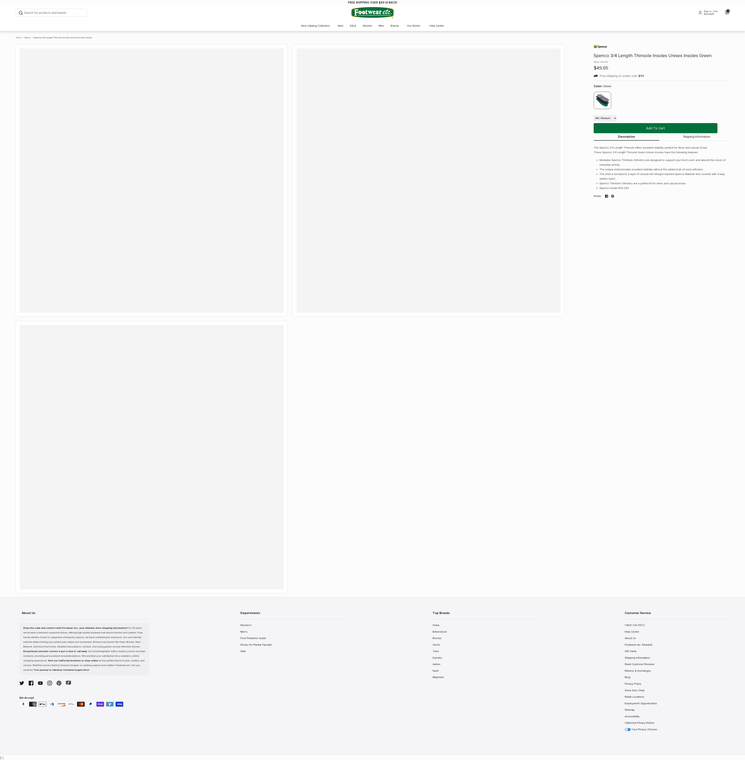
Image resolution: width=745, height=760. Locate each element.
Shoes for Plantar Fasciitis (256, 644)
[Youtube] (40, 683)
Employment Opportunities (641, 703)
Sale (244, 651)
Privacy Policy (633, 683)
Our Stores (413, 25)
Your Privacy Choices (644, 729)
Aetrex (436, 664)
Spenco (27, 38)
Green (602, 86)
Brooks (436, 638)
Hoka (436, 625)
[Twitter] (21, 683)
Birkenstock (439, 631)
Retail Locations (634, 696)
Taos (436, 651)
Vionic (436, 644)
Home (18, 38)
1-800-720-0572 (635, 625)
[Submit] (20, 12)
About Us (630, 638)
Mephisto (438, 677)
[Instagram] (49, 683)
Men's (244, 631)
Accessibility (632, 716)
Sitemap (630, 709)
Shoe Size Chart (635, 690)
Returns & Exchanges (638, 670)
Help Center (437, 25)
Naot (436, 670)
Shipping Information (696, 137)
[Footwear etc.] (372, 12)
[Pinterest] (59, 683)
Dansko (437, 657)
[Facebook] (31, 683)
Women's (246, 625)
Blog (629, 677)
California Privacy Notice (639, 722)
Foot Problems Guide (253, 638)
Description (626, 137)
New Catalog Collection (315, 25)
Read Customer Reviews (639, 664)
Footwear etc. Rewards (638, 644)
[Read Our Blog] (68, 683)
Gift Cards (631, 651)
